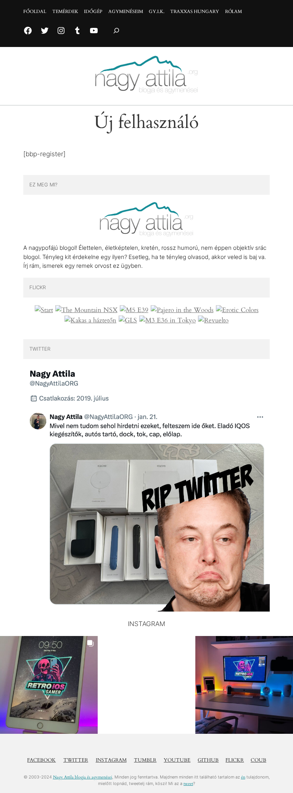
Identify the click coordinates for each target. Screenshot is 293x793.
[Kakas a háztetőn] (90, 320)
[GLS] (128, 320)
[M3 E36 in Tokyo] (167, 320)
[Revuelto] (213, 320)
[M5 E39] (134, 310)
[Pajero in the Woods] (182, 310)
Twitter (75, 760)
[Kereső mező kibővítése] (116, 31)
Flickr (234, 760)
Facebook (41, 760)
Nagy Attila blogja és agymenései (82, 777)
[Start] (44, 310)
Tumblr (145, 760)
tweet (188, 784)
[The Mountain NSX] (86, 310)
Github (208, 760)
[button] (49, 685)
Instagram (111, 760)
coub (258, 760)
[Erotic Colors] (237, 310)
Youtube (177, 760)
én (243, 777)
